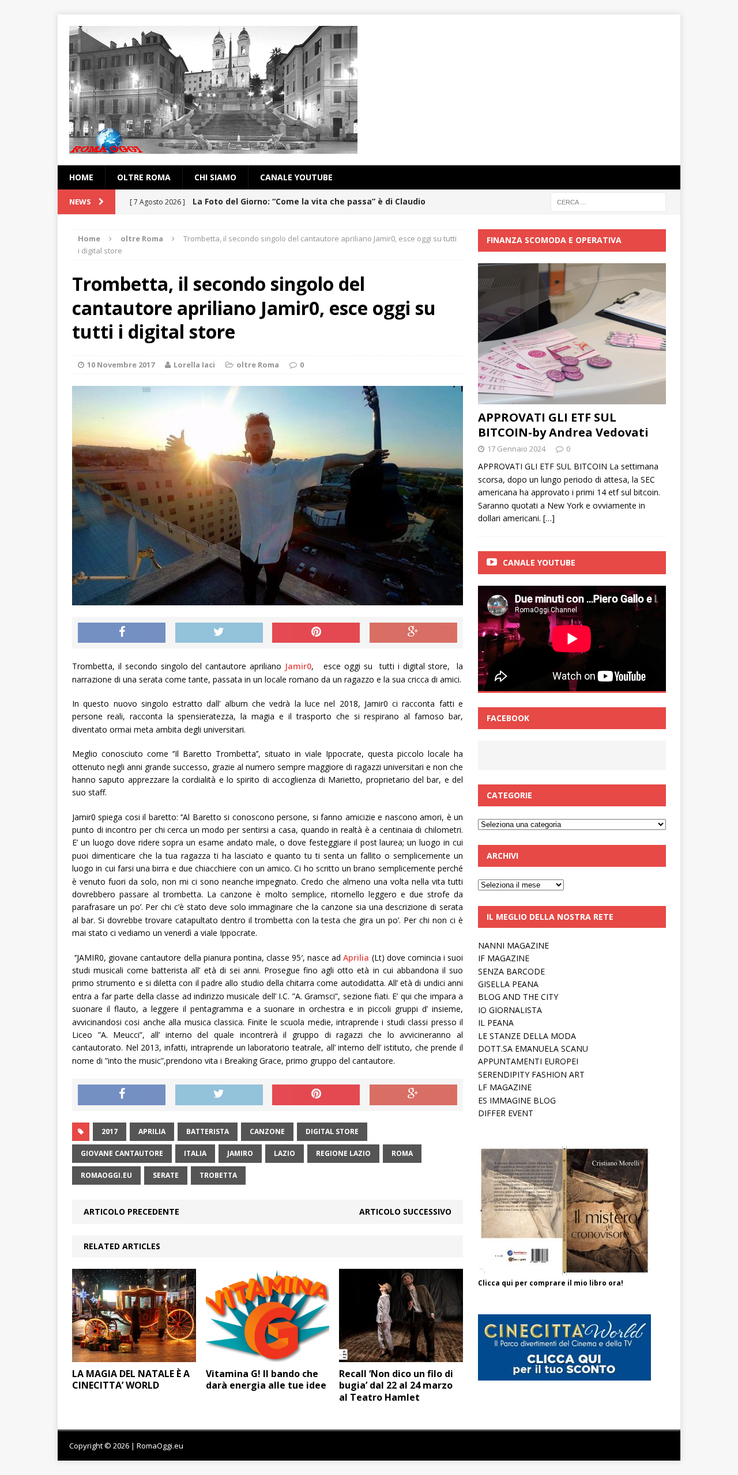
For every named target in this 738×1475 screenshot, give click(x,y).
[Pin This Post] (316, 633)
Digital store (332, 1131)
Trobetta (218, 1175)
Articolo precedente (131, 1211)
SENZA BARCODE (511, 971)
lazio (284, 1153)
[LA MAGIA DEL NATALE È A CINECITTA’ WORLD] (134, 1354)
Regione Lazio (343, 1153)
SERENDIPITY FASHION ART (531, 1074)
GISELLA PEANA (508, 984)
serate (166, 1175)
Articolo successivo (405, 1211)
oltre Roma (144, 177)
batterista (207, 1131)
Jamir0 (298, 666)
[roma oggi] (369, 89)
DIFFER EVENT (505, 1113)
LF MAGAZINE (505, 1087)
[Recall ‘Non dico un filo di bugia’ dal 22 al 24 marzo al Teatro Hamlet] (401, 1354)
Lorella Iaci (194, 364)
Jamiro (240, 1153)
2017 (109, 1131)
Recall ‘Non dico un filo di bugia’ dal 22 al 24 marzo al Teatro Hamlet (396, 1385)
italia (195, 1153)
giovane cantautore (122, 1153)
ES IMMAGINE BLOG (517, 1100)
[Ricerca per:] (608, 201)
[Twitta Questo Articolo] (219, 633)
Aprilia (357, 957)
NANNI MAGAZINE (513, 945)
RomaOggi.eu (106, 1175)
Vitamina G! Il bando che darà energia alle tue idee (266, 1379)
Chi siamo (215, 177)
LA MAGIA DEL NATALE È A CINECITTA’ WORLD (131, 1379)
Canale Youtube (539, 562)
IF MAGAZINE (503, 958)
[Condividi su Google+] (413, 633)
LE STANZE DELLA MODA (527, 1035)
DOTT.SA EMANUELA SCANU (533, 1048)
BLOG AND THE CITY (518, 996)
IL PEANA (496, 1022)
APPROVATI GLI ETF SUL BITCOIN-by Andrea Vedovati (563, 424)
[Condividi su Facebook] (121, 633)
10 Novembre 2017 (121, 364)
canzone (267, 1131)
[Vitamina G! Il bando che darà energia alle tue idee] (268, 1354)
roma (402, 1153)
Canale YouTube (296, 177)
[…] (549, 518)
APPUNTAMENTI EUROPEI (528, 1061)
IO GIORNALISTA (510, 1009)
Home (81, 177)
